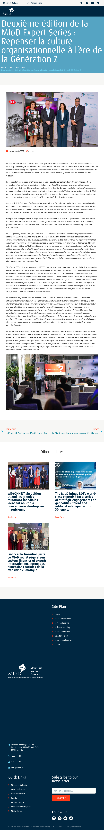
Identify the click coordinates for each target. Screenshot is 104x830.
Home (3, 67)
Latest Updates (13, 67)
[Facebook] (86, 3)
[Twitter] (98, 3)
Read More (12, 517)
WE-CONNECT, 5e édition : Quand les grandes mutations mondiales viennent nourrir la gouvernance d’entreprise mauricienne (26, 502)
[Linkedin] (81, 3)
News (23, 67)
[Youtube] (92, 3)
